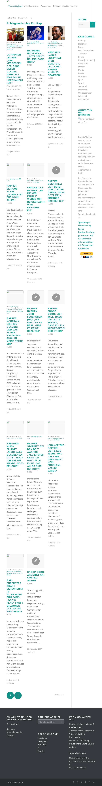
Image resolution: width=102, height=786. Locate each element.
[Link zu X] (19, 30)
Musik (17, 89)
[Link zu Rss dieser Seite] (27, 30)
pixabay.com (14, 179)
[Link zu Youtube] (15, 30)
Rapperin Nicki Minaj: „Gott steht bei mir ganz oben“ (35, 56)
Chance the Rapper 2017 (35, 180)
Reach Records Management (11, 45)
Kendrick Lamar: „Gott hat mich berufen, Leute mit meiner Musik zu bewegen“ (54, 63)
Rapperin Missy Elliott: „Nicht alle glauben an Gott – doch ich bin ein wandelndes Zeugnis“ (15, 454)
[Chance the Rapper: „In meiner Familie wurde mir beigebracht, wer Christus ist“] (35, 170)
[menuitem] (15, 6)
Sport (80, 79)
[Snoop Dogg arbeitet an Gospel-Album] (35, 561)
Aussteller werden (15, 732)
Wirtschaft (83, 96)
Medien (81, 66)
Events (81, 47)
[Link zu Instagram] (11, 30)
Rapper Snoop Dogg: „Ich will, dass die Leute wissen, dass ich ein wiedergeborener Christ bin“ (60, 319)
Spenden (11, 729)
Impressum (74, 737)
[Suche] (30, 18)
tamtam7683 (35, 42)
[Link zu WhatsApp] (23, 30)
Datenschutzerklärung (79, 740)
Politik (81, 73)
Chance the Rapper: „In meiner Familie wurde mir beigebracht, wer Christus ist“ (36, 199)
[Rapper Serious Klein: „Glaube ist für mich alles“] (15, 170)
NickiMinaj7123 (32, 44)
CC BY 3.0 (10, 49)
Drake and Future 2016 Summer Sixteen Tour (14, 572)
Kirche (81, 57)
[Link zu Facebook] (7, 30)
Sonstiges (82, 76)
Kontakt (10, 735)
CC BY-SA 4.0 (52, 47)
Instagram (42, 741)
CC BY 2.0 (36, 182)
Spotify (41, 751)
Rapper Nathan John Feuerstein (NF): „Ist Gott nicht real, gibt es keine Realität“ (34, 319)
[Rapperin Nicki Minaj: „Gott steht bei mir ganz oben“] (35, 33)
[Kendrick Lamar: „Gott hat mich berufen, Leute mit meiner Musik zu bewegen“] (56, 33)
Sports (81, 83)
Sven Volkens (14, 306)
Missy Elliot (10, 438)
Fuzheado (54, 42)
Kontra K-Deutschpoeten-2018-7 (15, 310)
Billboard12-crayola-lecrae (15, 47)
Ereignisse (82, 43)
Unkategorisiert (85, 92)
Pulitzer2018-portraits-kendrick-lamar (55, 44)
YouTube (42, 744)
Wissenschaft (84, 99)
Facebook (42, 738)
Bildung (81, 40)
